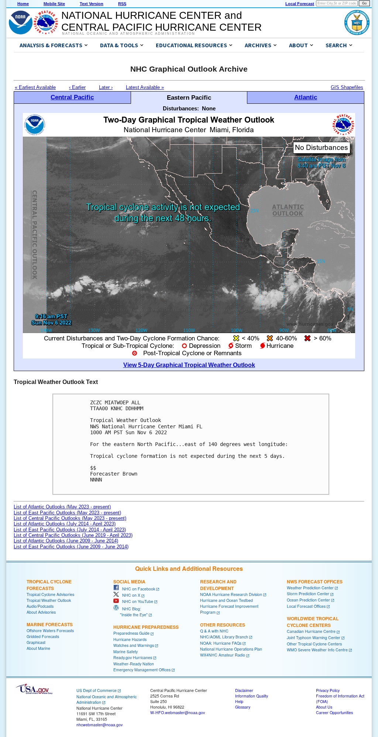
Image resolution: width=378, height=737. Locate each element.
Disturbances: (181, 108)
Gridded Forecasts (43, 636)
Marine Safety (125, 651)
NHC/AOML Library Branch (224, 637)
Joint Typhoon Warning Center (313, 637)
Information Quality (251, 696)
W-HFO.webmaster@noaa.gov (177, 712)
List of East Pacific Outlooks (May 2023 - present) (67, 512)
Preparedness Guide (131, 633)
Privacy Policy (328, 690)
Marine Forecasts (50, 624)
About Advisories (41, 612)
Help (239, 701)
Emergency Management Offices (142, 669)
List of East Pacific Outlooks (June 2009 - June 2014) (71, 546)
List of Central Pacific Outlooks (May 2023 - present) (70, 518)
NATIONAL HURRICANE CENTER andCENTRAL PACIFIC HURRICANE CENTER (161, 21)
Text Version (91, 3)
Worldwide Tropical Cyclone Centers (313, 621)
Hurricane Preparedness (146, 627)
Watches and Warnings (133, 645)
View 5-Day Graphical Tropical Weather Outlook (189, 365)
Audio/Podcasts (40, 606)
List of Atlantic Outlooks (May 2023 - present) (62, 507)
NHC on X (129, 595)
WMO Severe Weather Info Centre (317, 649)
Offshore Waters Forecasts (50, 630)
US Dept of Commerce (96, 690)
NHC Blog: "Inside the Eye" (130, 611)
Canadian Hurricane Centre (311, 631)
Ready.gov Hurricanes (132, 657)
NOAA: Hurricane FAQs (220, 643)
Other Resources (222, 624)
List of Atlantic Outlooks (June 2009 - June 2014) (66, 541)
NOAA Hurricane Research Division (231, 594)
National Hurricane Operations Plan (231, 649)
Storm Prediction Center (308, 593)
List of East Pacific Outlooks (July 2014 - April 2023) (70, 529)
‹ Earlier (77, 87)
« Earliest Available (35, 87)
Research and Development (218, 585)
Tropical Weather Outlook (49, 600)
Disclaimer (244, 690)
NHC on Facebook (137, 589)
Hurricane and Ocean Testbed (226, 600)
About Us (324, 707)
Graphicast (36, 642)
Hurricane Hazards (130, 639)
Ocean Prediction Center (308, 600)
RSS (122, 3)
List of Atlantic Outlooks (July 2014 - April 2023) (65, 524)
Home (23, 3)
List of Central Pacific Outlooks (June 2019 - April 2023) (73, 535)
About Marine (38, 648)
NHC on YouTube (136, 601)
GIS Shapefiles (347, 87)
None (209, 108)
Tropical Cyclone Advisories (50, 594)
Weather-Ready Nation (133, 663)
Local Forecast (299, 3)
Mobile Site (54, 3)
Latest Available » (145, 87)
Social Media (129, 581)
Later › (106, 87)
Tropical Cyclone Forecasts (49, 585)
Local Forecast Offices (306, 606)
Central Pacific (72, 97)
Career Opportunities (334, 712)
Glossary (242, 707)
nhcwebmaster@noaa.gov (99, 724)
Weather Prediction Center (310, 587)
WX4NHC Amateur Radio (222, 655)
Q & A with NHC (214, 631)
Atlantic (305, 97)
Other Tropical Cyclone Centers (314, 644)
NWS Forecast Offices (315, 581)
